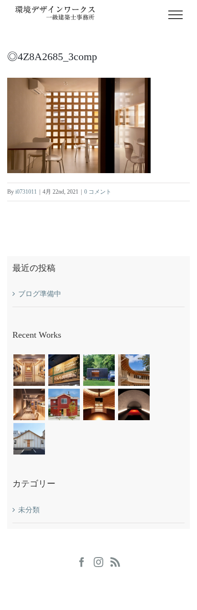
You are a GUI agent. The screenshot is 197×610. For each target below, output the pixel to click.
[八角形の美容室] (63, 404)
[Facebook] (82, 562)
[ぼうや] (133, 404)
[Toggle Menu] (176, 14)
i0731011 (26, 191)
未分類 (29, 510)
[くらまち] (28, 439)
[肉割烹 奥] (98, 404)
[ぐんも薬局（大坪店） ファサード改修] (63, 370)
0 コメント (97, 191)
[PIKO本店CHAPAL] (28, 370)
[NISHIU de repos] (133, 370)
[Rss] (115, 562)
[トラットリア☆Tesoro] (28, 404)
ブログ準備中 (39, 294)
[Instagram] (98, 562)
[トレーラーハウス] (98, 370)
